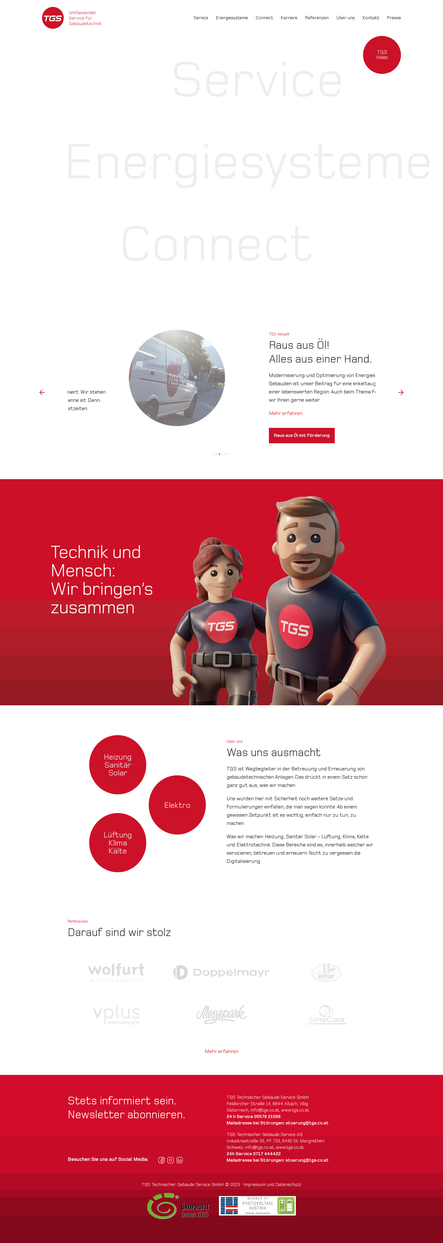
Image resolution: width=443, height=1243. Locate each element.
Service (201, 18)
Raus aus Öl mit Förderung (100, 435)
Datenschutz (288, 1184)
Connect (264, 18)
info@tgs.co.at (264, 1110)
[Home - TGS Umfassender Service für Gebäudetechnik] (72, 18)
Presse (394, 18)
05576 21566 (267, 1116)
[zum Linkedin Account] (179, 1160)
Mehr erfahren (84, 413)
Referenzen (317, 18)
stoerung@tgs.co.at (307, 1123)
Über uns (345, 18)
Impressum (254, 1184)
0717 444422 (267, 1154)
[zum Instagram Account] (170, 1160)
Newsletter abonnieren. (126, 1115)
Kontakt (371, 18)
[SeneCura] (326, 1014)
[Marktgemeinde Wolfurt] (116, 972)
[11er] (326, 972)
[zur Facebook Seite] (161, 1160)
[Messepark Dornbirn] (221, 1014)
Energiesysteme (232, 18)
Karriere (289, 18)
